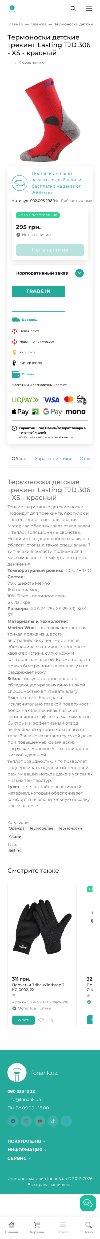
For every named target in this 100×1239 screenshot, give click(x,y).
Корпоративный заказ (42, 273)
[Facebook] (13, 1121)
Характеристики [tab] (53, 458)
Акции (15, 836)
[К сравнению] (51, 1020)
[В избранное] (41, 1020)
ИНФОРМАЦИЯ (25, 1150)
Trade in (38, 291)
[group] (50, 119)
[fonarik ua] (12, 8)
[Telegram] (66, 1121)
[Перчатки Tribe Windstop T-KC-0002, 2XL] (42, 929)
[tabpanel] (50, 665)
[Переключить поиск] (73, 8)
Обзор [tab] (19, 458)
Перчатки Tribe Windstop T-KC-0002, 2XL (39, 987)
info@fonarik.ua (24, 1099)
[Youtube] (39, 1121)
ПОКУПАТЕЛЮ (24, 1141)
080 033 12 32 (21, 1091)
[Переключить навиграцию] (89, 8)
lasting (15, 850)
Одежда (17, 828)
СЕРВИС (17, 1158)
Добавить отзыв (76, 200)
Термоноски (70, 828)
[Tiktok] (53, 1121)
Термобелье (41, 828)
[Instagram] (26, 1121)
